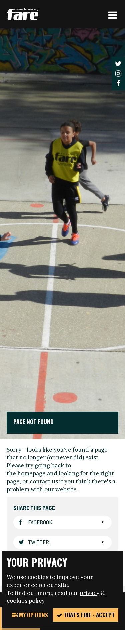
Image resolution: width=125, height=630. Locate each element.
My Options (33, 615)
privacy (89, 593)
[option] (62, 233)
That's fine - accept (88, 615)
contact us (44, 481)
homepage (31, 473)
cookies (17, 600)
